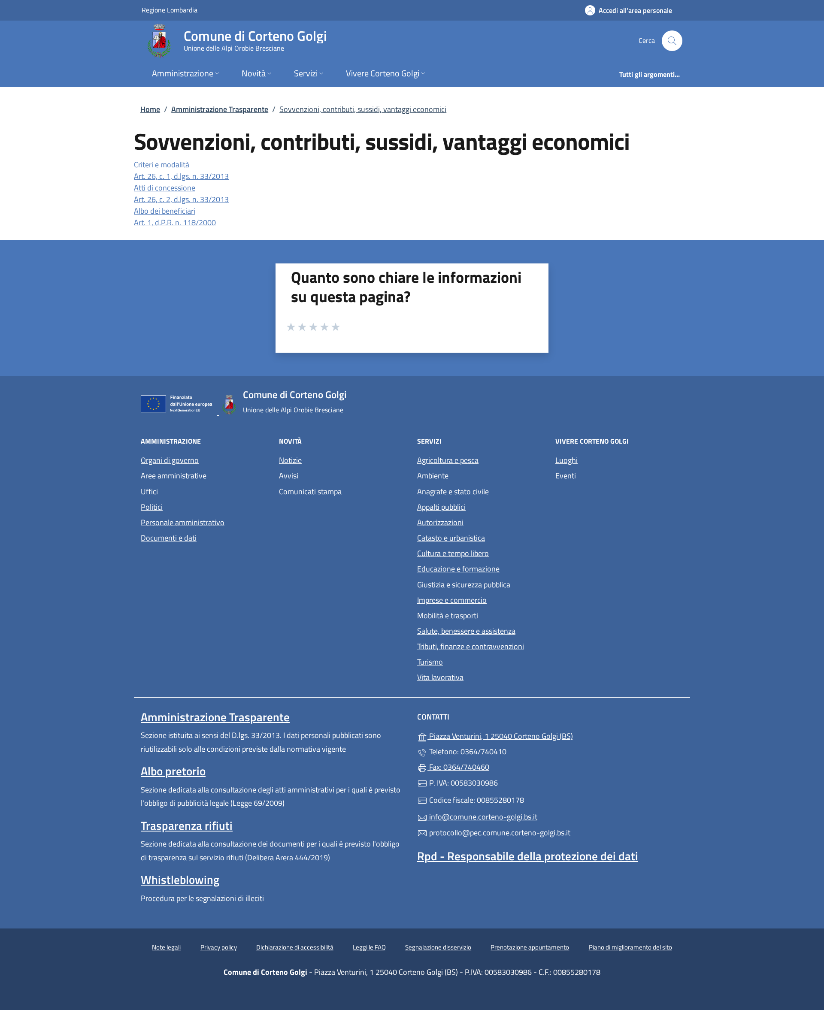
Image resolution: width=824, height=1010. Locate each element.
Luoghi (566, 460)
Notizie (290, 460)
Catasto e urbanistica (451, 538)
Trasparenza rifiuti (187, 825)
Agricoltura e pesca (448, 460)
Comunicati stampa (310, 491)
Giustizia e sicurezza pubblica (463, 584)
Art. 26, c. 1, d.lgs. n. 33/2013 (181, 176)
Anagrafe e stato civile (453, 491)
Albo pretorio (173, 771)
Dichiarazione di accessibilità (294, 947)
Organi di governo (170, 460)
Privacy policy (218, 947)
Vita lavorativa (440, 677)
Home (150, 109)
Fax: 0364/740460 (458, 767)
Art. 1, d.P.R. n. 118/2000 (175, 222)
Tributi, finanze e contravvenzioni (470, 646)
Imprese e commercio (452, 600)
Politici (152, 507)
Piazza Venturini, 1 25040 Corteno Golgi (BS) (539, 735)
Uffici (149, 491)
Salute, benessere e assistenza (466, 631)
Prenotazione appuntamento (530, 947)
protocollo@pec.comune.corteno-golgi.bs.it (498, 832)
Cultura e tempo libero (453, 553)
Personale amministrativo (182, 522)
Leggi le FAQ (369, 947)
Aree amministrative (173, 475)
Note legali (166, 947)
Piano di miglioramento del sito (630, 947)
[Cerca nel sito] (672, 40)
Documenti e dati (169, 538)
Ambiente (432, 475)
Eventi (565, 475)
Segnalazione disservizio (438, 947)
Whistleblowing (180, 880)
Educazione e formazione (458, 569)
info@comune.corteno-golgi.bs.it (482, 817)
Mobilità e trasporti (447, 615)
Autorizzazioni (440, 522)
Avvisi (288, 475)
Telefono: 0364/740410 (466, 751)
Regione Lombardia (169, 9)
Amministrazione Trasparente (219, 109)
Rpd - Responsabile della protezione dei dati (527, 856)
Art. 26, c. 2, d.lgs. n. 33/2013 (181, 199)
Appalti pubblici (441, 507)
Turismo (430, 662)
